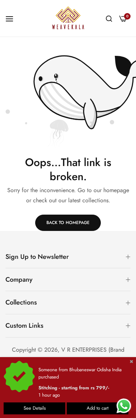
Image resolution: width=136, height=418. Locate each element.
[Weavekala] (68, 18)
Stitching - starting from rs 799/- (73, 387)
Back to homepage (68, 222)
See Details (35, 408)
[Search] (109, 18)
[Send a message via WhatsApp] (123, 405)
